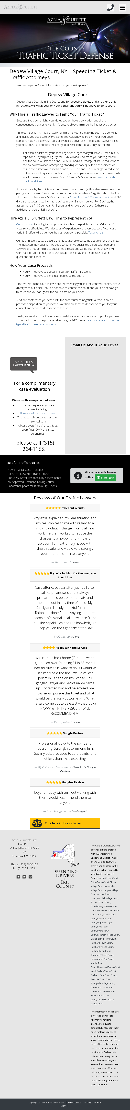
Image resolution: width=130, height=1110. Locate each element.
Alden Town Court (100, 882)
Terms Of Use (74, 1102)
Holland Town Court (101, 950)
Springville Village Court (102, 983)
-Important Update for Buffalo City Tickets (32, 486)
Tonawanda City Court (102, 987)
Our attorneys (24, 224)
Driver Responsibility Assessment (89, 197)
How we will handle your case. (38, 413)
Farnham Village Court (108, 934)
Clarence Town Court (101, 910)
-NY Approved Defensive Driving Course (31, 482)
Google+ (81, 811)
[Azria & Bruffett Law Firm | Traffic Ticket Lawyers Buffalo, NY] (21, 7)
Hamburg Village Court (102, 946)
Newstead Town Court (108, 967)
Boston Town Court (100, 902)
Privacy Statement (92, 1102)
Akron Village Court (108, 878)
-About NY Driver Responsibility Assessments (34, 478)
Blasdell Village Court (107, 898)
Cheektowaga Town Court (104, 906)
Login (63, 1105)
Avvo (76, 562)
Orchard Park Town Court (103, 975)
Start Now (107, 477)
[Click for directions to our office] (65, 868)
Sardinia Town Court (101, 979)
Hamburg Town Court (101, 942)
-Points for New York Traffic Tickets (28, 474)
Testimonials (95, 232)
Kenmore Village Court (102, 954)
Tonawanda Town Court (103, 991)
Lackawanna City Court (102, 959)
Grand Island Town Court (103, 938)
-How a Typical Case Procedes (25, 470)
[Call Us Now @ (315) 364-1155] (110, 7)
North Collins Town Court (103, 971)
